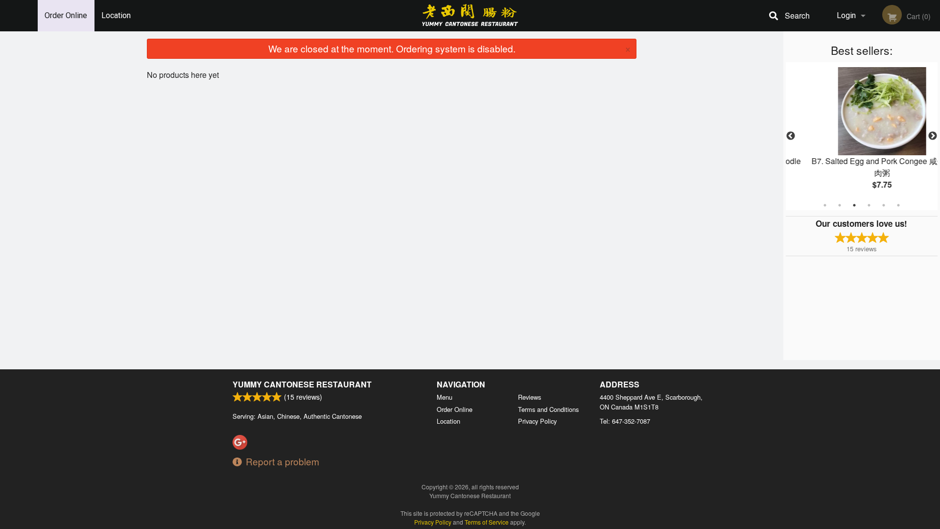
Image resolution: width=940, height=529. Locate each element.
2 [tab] (840, 205)
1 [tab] (825, 205)
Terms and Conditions (548, 409)
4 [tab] (869, 205)
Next (933, 136)
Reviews (529, 397)
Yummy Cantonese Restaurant (302, 384)
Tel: (625, 421)
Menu (444, 397)
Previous (791, 136)
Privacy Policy (537, 421)
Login (846, 15)
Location (116, 15)
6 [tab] (898, 205)
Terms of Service (487, 522)
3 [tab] (854, 205)
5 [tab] (884, 205)
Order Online (66, 15)
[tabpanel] (864, 136)
